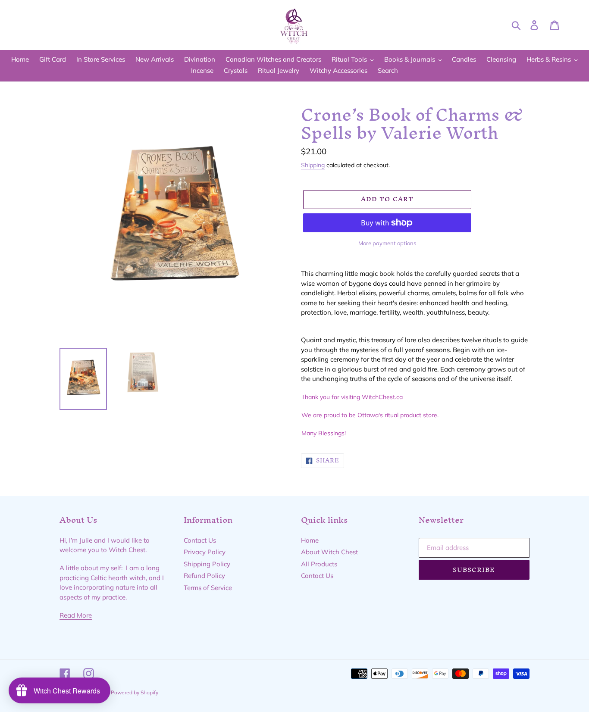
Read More (76, 615)
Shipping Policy (207, 564)
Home (310, 540)
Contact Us (200, 540)
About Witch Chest (329, 552)
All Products (319, 564)
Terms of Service (208, 588)
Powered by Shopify (134, 692)
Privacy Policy (205, 552)
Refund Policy (204, 575)
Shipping (313, 165)
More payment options (387, 243)
